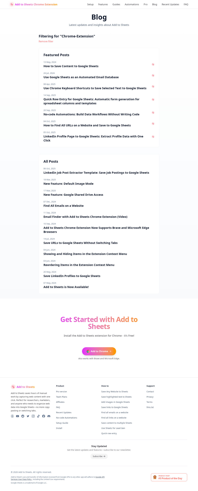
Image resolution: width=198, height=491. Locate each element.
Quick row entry (109, 433)
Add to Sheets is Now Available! (66, 287)
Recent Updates (170, 4)
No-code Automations (66, 417)
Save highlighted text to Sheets (116, 396)
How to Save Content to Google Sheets (70, 66)
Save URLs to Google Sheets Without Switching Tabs (80, 243)
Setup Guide (62, 422)
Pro (146, 4)
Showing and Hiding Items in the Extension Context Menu (85, 254)
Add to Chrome (99, 351)
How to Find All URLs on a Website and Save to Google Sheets (87, 125)
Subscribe (97, 456)
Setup (90, 4)
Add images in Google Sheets (115, 402)
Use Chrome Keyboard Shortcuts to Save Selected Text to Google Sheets (94, 88)
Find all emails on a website (114, 412)
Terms (149, 402)
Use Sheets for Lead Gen (113, 428)
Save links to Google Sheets (114, 407)
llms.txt (150, 407)
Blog (154, 4)
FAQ (186, 4)
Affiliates (60, 402)
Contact (150, 391)
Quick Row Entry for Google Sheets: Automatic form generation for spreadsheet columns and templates (91, 101)
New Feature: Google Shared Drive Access (73, 195)
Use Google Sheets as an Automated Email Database (81, 77)
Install (59, 428)
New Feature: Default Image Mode (68, 184)
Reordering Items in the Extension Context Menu (78, 265)
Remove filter (46, 41)
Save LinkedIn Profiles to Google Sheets (71, 276)
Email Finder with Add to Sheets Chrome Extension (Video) (85, 217)
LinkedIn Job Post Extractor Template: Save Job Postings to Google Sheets (96, 173)
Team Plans (61, 396)
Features (103, 4)
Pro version (61, 391)
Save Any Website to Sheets (114, 391)
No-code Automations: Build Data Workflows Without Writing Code (91, 114)
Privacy (150, 396)
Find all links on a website (113, 417)
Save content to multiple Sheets (116, 422)
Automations (132, 4)
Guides (116, 4)
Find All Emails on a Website (63, 206)
